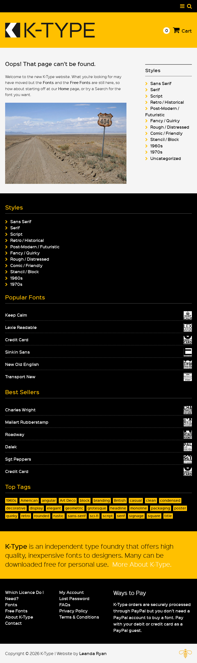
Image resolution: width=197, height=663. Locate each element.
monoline (138, 508)
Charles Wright (20, 409)
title (168, 515)
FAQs (64, 604)
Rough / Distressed (169, 127)
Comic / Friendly (166, 133)
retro (25, 515)
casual (136, 500)
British (120, 500)
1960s (156, 145)
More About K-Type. (141, 564)
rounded (41, 515)
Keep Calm (16, 315)
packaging (160, 508)
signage (136, 515)
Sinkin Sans (17, 352)
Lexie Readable (21, 327)
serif (121, 515)
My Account (71, 592)
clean (151, 500)
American (29, 500)
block (85, 500)
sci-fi (94, 515)
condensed (170, 500)
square (154, 515)
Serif (155, 89)
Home (63, 88)
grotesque (96, 508)
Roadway (14, 434)
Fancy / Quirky (165, 120)
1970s (156, 152)
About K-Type (19, 617)
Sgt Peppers (18, 459)
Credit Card (16, 339)
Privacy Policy (73, 610)
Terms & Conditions (79, 617)
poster (180, 508)
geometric (74, 508)
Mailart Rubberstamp (26, 422)
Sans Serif (160, 83)
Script (156, 96)
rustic (58, 515)
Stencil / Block (164, 139)
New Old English (22, 364)
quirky (11, 515)
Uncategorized (165, 158)
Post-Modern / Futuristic (35, 246)
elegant (54, 508)
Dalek (11, 446)
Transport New (20, 376)
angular (49, 500)
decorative (16, 508)
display (36, 508)
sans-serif (77, 515)
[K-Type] (50, 35)
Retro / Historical (167, 102)
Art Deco (68, 500)
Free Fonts (80, 82)
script (108, 515)
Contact (13, 623)
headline (118, 508)
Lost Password (74, 598)
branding (102, 500)
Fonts (48, 82)
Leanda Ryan (93, 653)
